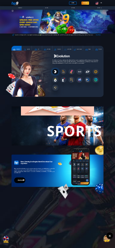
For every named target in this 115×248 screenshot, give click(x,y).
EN (101, 3)
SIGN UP (85, 3)
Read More (98, 35)
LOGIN (72, 3)
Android (20, 180)
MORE (99, 8)
